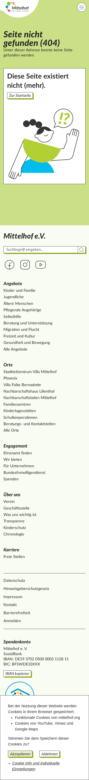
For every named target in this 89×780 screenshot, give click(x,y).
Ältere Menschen (18, 304)
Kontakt (10, 605)
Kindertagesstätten (19, 411)
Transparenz (13, 521)
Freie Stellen (14, 557)
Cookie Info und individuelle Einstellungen (36, 766)
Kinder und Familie (19, 291)
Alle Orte (11, 430)
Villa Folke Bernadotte (22, 385)
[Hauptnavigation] (81, 7)
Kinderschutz (14, 528)
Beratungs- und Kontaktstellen (29, 424)
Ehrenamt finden (17, 453)
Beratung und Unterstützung (27, 323)
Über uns (12, 495)
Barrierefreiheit (16, 613)
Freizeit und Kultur (19, 336)
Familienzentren (17, 405)
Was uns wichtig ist (19, 515)
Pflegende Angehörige (22, 310)
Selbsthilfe (12, 317)
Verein (9, 502)
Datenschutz (14, 581)
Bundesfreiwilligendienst (24, 473)
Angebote (12, 283)
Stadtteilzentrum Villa (30, 372)
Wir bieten (12, 460)
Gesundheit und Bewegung (26, 343)
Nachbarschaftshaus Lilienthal (28, 391)
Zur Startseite (20, 96)
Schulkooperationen (20, 418)
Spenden (11, 479)
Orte (8, 365)
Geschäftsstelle (16, 508)
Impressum (12, 597)
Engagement (15, 446)
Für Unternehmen (18, 466)
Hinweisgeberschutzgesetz (26, 589)
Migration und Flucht (21, 330)
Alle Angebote (15, 349)
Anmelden (12, 621)
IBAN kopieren (17, 674)
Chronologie (13, 534)
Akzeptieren (20, 754)
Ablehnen (49, 754)
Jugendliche (13, 297)
